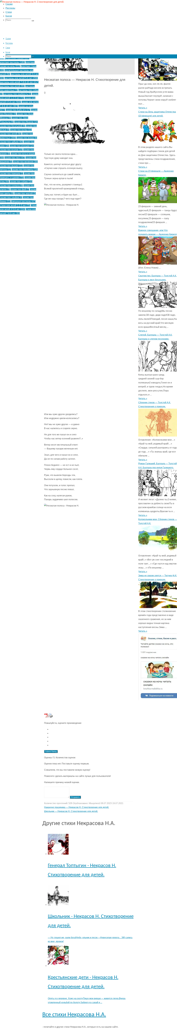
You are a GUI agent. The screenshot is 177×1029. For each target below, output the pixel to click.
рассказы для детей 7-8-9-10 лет (19, 82)
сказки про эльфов (11, 197)
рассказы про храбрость (17, 94)
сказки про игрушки (22, 146)
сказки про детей (11, 134)
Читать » (142, 108)
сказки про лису (14, 157)
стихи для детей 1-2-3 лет (15, 205)
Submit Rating (51, 751)
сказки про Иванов (26, 122)
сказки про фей (19, 189)
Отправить (75, 797)
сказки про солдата (11, 185)
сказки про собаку (21, 181)
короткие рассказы (12, 62)
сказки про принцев (11, 173)
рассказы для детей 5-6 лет (21, 78)
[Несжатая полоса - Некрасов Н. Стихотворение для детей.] (65, 74)
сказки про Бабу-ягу (18, 110)
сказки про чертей (25, 193)
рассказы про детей (12, 86)
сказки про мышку (11, 165)
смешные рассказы (23, 201)
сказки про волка (21, 130)
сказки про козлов (11, 149)
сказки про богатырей (12, 126)
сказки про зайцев (11, 142)
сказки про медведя (25, 161)
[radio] (91, 729)
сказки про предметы (25, 169)
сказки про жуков (26, 138)
